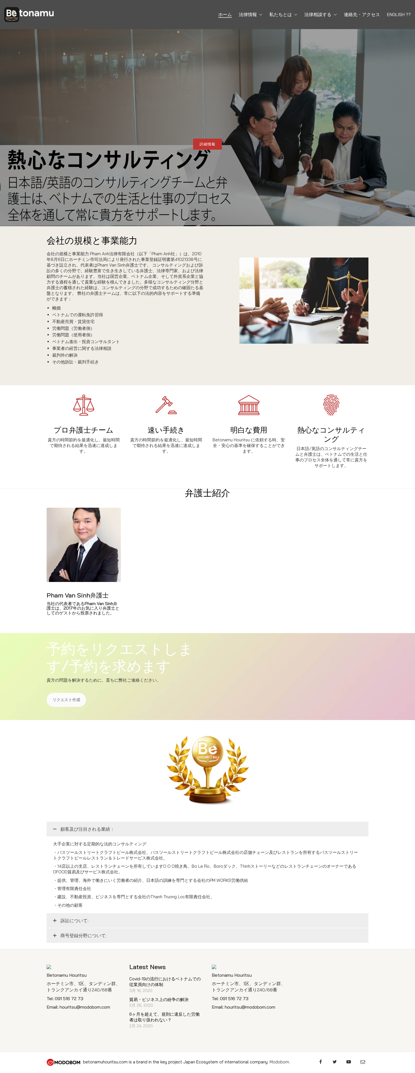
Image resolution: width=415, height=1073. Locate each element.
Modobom (279, 1062)
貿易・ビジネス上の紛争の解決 (159, 999)
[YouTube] (348, 1061)
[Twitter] (334, 1061)
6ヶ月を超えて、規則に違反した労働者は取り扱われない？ (164, 1016)
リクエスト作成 (66, 699)
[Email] (362, 1061)
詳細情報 (207, 144)
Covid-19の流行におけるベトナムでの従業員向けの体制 (165, 981)
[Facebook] (320, 1061)
